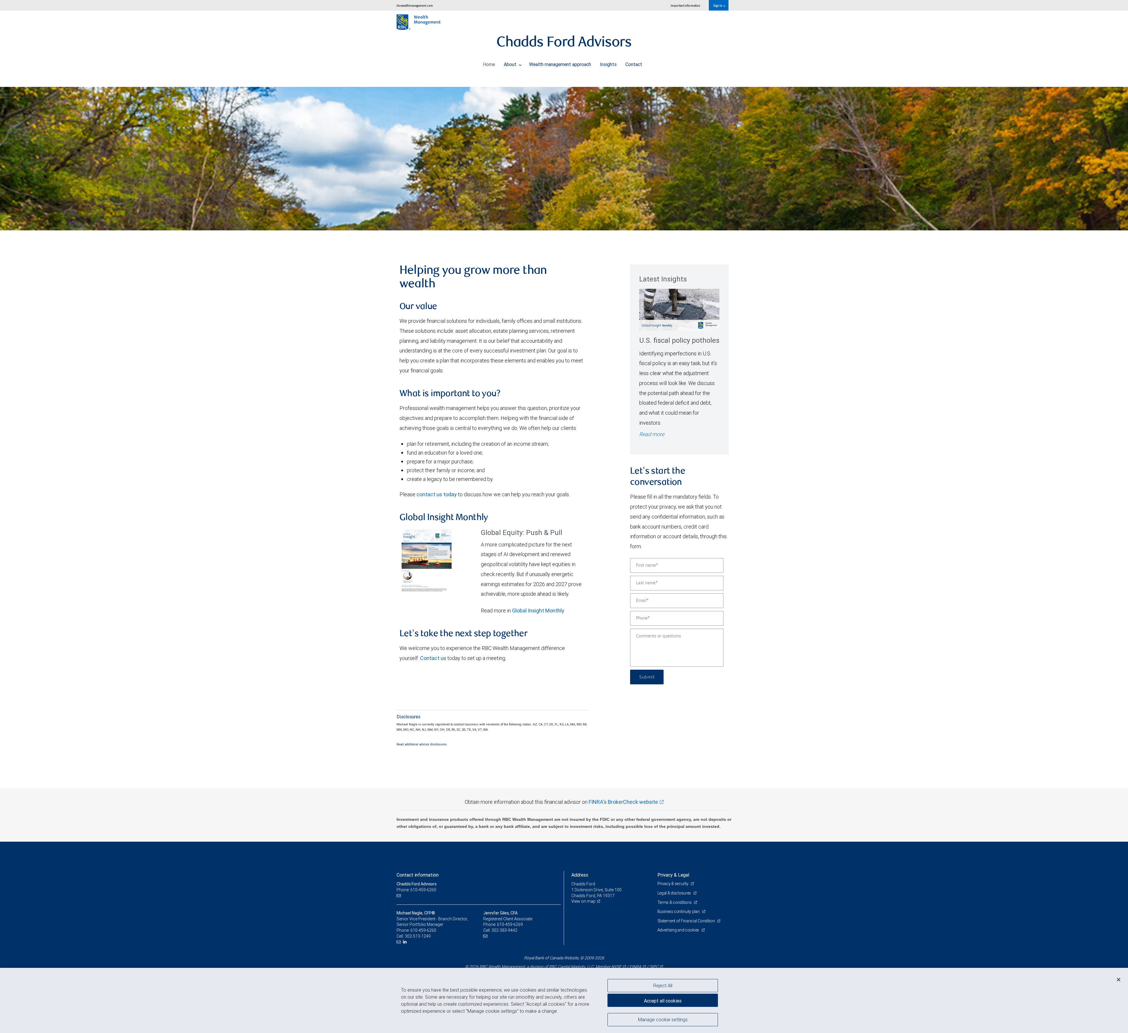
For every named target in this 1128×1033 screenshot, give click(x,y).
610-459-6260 (423, 930)
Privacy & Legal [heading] (673, 875)
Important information (685, 5)
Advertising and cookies (678, 930)
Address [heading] (579, 875)
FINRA (635, 966)
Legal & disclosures (674, 893)
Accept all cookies (663, 1001)
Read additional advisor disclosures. (422, 744)
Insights (608, 64)
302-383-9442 (504, 930)
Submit (646, 677)
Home (489, 64)
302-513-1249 (418, 936)
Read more (651, 434)
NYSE (616, 966)
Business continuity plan (679, 911)
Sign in (718, 5)
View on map (583, 901)
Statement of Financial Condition (686, 921)
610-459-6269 (510, 924)
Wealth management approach (560, 64)
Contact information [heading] (418, 875)
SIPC (653, 966)
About (511, 64)
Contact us (433, 658)
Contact (633, 64)
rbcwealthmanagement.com (414, 5)
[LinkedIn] (405, 942)
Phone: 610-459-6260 (416, 889)
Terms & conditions (675, 902)
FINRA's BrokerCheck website (623, 802)
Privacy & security (673, 883)
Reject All (662, 985)
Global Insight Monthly (538, 610)
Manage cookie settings (663, 1019)
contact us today (437, 494)
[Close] (1118, 979)
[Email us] (399, 896)
